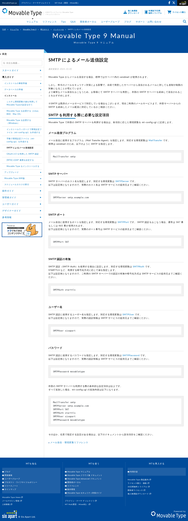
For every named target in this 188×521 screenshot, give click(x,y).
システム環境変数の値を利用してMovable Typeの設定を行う (22, 103)
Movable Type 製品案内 (138, 480)
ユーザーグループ (110, 22)
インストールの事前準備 (15, 83)
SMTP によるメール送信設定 (79, 29)
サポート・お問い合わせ (149, 22)
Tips (63, 22)
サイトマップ (10, 489)
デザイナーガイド (11, 211)
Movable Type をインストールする (23, 166)
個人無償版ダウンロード (138, 494)
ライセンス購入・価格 (137, 483)
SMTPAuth (138, 267)
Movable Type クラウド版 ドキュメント (84, 475)
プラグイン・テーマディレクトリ (35, 3)
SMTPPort (123, 222)
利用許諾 (134, 472)
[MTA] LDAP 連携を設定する (20, 160)
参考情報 (7, 217)
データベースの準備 (13, 90)
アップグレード (11, 172)
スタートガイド (10, 70)
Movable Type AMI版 (14, 178)
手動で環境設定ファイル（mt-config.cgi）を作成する (21, 140)
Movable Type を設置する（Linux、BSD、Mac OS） (23, 112)
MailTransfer (155, 140)
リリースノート (11, 486)
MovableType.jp (9, 3)
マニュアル (32, 22)
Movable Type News (11, 497)
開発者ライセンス (135, 490)
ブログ (127, 22)
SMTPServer (122, 181)
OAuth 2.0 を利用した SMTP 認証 (23, 154)
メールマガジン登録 (11, 501)
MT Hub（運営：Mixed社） (67, 3)
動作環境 (71, 489)
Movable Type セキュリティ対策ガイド (84, 493)
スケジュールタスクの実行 (16, 185)
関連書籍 (8, 475)
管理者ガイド (9, 197)
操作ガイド (8, 191)
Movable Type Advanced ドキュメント (84, 479)
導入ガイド (44, 29)
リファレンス (50, 22)
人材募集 (6, 504)
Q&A (73, 22)
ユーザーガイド (10, 204)
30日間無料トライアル (138, 487)
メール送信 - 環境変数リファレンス (69, 442)
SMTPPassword (131, 355)
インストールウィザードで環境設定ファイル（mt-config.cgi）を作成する (24, 131)
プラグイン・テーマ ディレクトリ (80, 501)
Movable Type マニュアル (78, 472)
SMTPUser (128, 315)
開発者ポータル (88, 22)
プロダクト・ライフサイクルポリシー (21, 482)
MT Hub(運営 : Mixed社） (77, 504)
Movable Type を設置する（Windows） (19, 121)
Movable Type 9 (30, 29)
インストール (58, 29)
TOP (4, 29)
